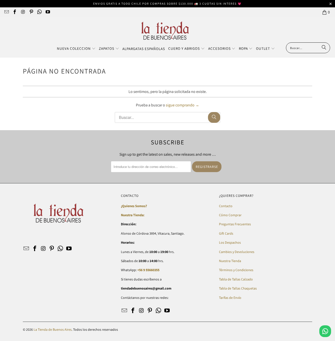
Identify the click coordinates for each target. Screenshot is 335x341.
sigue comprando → (182, 105)
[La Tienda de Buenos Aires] (165, 31)
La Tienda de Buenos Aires (53, 329)
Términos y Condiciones (236, 270)
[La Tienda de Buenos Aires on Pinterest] (31, 12)
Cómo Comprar (230, 215)
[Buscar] (324, 47)
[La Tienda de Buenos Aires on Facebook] (14, 12)
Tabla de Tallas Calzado (236, 279)
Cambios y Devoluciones (236, 252)
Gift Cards (226, 233)
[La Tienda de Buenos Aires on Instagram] (22, 12)
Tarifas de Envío (230, 297)
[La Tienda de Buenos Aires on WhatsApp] (39, 12)
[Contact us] (325, 331)
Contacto (225, 206)
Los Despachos (230, 242)
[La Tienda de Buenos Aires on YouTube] (47, 12)
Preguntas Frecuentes (235, 224)
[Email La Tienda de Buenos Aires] (6, 12)
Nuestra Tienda (230, 261)
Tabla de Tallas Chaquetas (238, 288)
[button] (76, 48)
